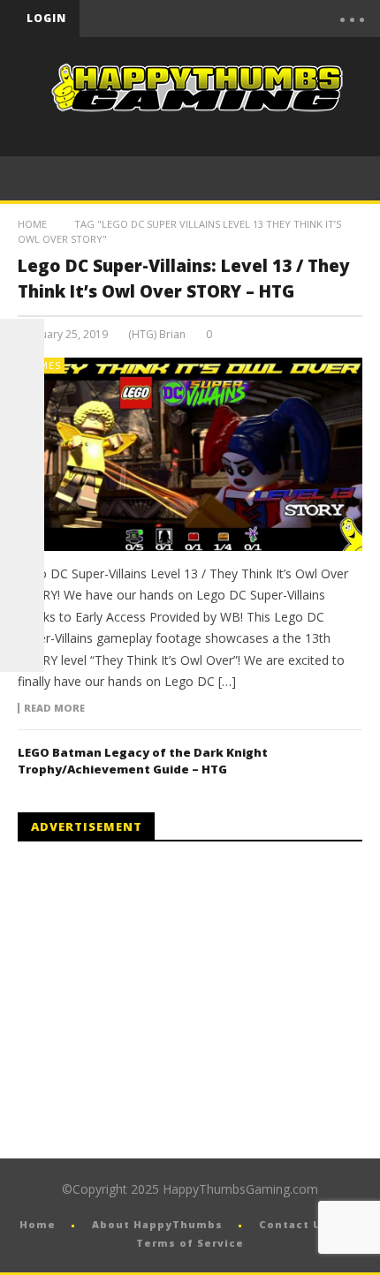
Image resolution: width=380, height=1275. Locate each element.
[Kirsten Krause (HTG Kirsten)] (22, 650)
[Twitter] (238, 18)
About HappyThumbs (157, 1224)
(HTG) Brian (157, 335)
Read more (54, 708)
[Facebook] (164, 18)
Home (32, 223)
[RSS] (22, 606)
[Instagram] (22, 561)
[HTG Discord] (22, 473)
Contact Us (294, 1224)
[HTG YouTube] (22, 385)
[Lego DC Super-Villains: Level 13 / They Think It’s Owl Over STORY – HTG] (190, 454)
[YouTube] (201, 18)
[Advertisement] (166, 1000)
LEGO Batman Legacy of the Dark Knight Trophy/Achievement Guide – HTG (143, 761)
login (46, 18)
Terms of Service (190, 1242)
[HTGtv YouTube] (22, 429)
